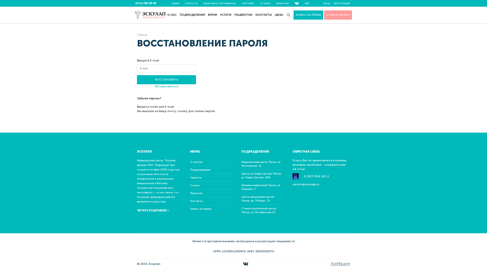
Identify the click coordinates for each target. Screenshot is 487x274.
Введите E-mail (148, 60)
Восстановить (166, 79)
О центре (196, 162)
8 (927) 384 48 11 (316, 176)
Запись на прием (308, 15)
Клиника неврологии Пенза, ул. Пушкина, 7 (261, 187)
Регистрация (342, 3)
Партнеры (248, 3)
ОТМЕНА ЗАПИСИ (338, 15)
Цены (279, 15)
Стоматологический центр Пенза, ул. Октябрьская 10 (258, 210)
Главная (142, 35)
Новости (191, 3)
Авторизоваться (166, 86)
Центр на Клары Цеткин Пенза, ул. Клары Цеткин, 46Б (261, 175)
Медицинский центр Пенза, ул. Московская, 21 (261, 163)
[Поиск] (289, 15)
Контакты (263, 15)
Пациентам (243, 15)
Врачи (212, 15)
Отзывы (265, 3)
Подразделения (192, 15)
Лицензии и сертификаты (219, 3)
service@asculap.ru (306, 184)
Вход (326, 3)
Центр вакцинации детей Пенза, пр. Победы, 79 (257, 198)
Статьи (195, 185)
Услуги (225, 15)
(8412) (145, 3)
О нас (172, 15)
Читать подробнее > (153, 210)
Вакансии (282, 3)
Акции (175, 3)
